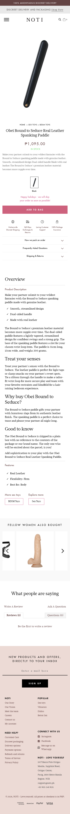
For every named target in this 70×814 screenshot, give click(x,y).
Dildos (41, 712)
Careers (8, 716)
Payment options (13, 750)
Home (22, 124)
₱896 (35, 545)
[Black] (34, 182)
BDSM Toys (45, 124)
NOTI (15, 797)
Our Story (9, 703)
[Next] (62, 550)
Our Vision (10, 707)
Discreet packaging (14, 742)
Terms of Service (12, 758)
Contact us (10, 720)
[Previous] (7, 550)
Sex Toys (32, 124)
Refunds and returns (15, 754)
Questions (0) (55, 615)
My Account (10, 724)
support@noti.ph (46, 783)
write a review (43, 626)
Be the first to (35, 626)
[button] (35, 240)
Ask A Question (57, 606)
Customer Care (12, 737)
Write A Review (13, 606)
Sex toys (42, 703)
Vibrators (42, 707)
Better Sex (42, 716)
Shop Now (57, 10)
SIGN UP (35, 683)
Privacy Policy (11, 763)
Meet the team (11, 712)
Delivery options (13, 746)
